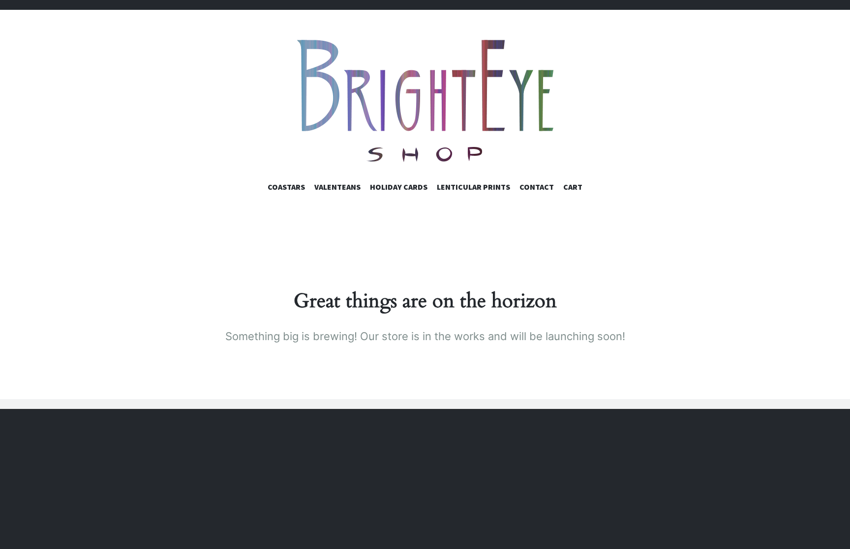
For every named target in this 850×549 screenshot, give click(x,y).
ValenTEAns (337, 187)
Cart (572, 187)
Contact (536, 187)
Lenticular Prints (473, 187)
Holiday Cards (398, 187)
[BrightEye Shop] (425, 100)
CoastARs (286, 187)
